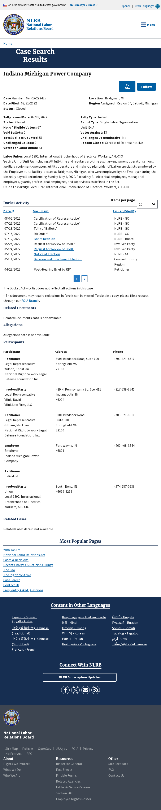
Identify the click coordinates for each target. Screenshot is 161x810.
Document (41, 211)
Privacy (88, 748)
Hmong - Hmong (74, 628)
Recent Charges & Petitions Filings (28, 565)
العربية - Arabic (22, 621)
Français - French (24, 649)
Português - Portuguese (79, 644)
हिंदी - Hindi (69, 622)
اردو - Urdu (119, 639)
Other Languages (144, 6)
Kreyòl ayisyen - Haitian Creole (84, 617)
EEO (29, 753)
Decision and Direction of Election (58, 259)
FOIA (74, 748)
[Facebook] (65, 690)
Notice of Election (47, 254)
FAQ (111, 769)
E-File (127, 86)
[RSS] (95, 690)
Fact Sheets (64, 769)
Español (125, 6)
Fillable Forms (66, 775)
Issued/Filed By (124, 211)
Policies (28, 748)
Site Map (11, 748)
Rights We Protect (16, 764)
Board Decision (44, 239)
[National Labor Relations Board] (14, 24)
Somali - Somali (123, 628)
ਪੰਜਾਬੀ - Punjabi (123, 617)
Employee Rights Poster (73, 799)
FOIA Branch (30, 300)
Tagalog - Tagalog (125, 633)
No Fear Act (13, 753)
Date (7, 211)
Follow (146, 87)
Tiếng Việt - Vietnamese (129, 644)
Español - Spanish (24, 617)
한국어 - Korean (73, 633)
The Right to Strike (17, 575)
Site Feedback (118, 764)
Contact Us (11, 585)
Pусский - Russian (125, 622)
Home (7, 43)
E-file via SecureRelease (73, 787)
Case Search (11, 580)
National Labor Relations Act (24, 555)
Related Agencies (68, 781)
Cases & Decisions (16, 560)
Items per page (123, 200)
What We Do (12, 769)
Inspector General (69, 764)
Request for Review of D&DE (54, 249)
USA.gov (61, 748)
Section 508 (64, 793)
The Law (9, 570)
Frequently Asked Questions (23, 590)
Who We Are (11, 550)
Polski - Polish (72, 639)
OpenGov (44, 748)
